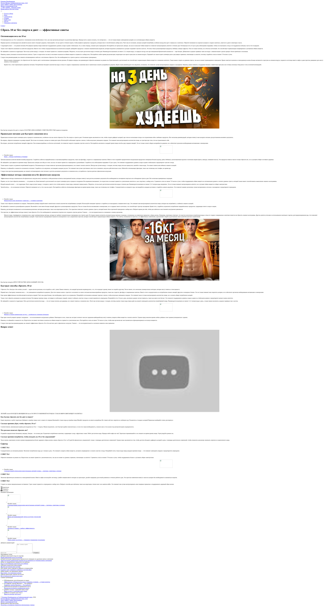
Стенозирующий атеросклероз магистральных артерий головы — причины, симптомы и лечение (32, 471)
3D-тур (6, 21)
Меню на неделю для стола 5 (12, 594)
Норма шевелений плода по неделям (11, 557)
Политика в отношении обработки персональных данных (18, 605)
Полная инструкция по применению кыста (16, 588)
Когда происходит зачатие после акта (11, 576)
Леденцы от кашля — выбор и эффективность (21, 528)
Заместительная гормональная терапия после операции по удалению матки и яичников (26, 560)
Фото (5, 15)
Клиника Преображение (8, 1)
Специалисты (8, 16)
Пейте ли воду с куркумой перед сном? (15, 591)
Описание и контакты (10, 23)
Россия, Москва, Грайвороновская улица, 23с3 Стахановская (14, 4)
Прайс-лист (7, 19)
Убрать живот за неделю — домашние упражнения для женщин (26, 540)
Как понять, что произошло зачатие (11, 573)
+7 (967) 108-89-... (11, 7)
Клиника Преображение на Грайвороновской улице (17, 597)
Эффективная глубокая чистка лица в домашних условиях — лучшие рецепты (27, 582)
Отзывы (6, 18)
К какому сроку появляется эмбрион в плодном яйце (16, 569)
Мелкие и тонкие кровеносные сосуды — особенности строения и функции (26, 314)
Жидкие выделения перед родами (10, 566)
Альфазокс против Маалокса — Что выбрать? (17, 585)
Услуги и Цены (8, 13)
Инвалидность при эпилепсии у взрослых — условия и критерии (23, 200)
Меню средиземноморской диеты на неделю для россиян (24, 516)
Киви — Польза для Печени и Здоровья (15, 156)
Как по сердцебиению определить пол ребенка (14, 563)
